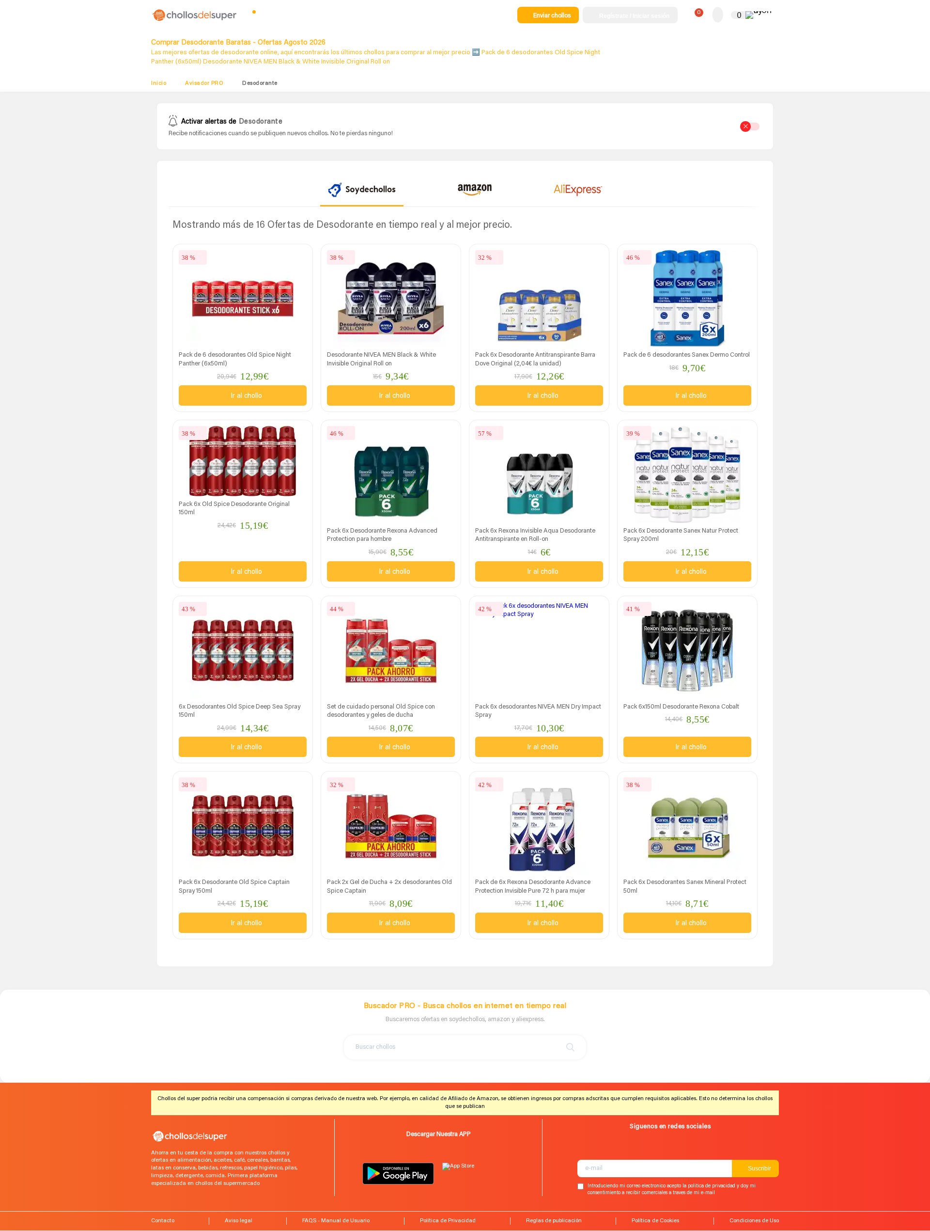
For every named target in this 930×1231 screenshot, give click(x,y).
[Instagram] (619, 1149)
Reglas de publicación (554, 1221)
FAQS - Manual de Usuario (336, 1221)
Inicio (158, 83)
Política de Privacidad (448, 1221)
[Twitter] (635, 1149)
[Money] (759, 15)
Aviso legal (238, 1221)
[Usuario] (717, 15)
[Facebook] (603, 1149)
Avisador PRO (204, 83)
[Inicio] (194, 20)
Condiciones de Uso (754, 1221)
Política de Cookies (655, 1221)
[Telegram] (587, 1149)
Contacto (162, 1221)
